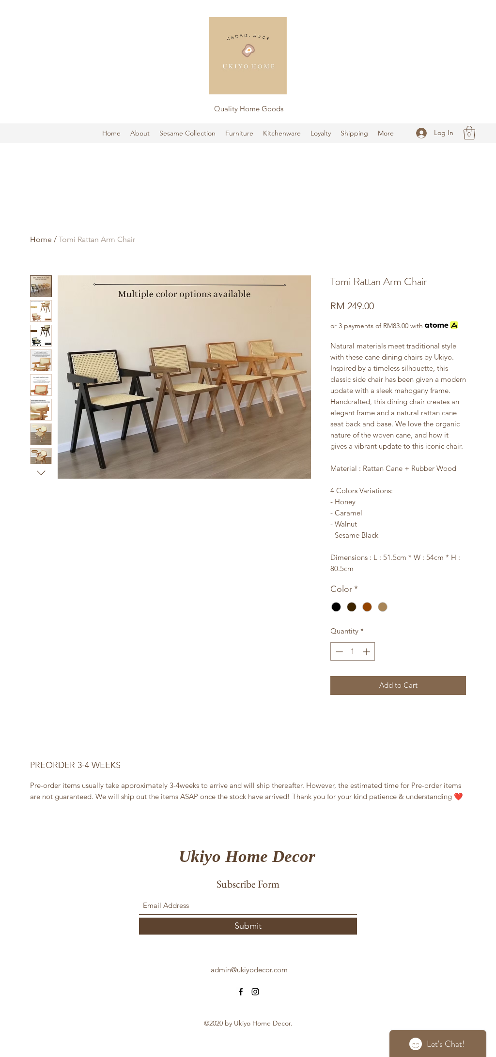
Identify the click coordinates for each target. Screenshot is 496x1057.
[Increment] (367, 652)
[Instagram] (255, 992)
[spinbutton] (353, 652)
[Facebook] (241, 992)
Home (41, 239)
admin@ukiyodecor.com (249, 969)
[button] (469, 133)
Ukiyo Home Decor (247, 856)
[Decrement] (338, 652)
